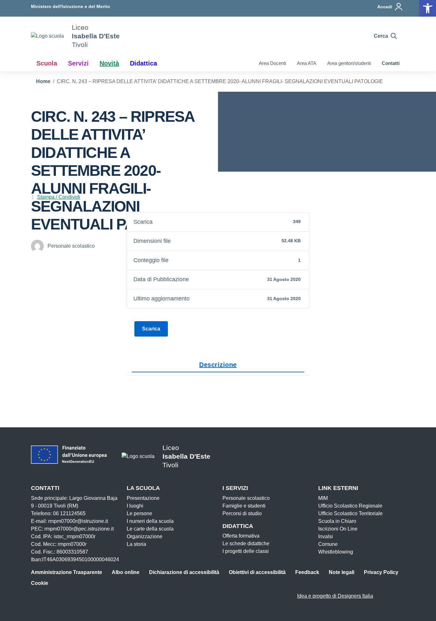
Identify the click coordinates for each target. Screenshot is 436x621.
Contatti (391, 63)
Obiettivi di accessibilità (257, 572)
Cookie (39, 583)
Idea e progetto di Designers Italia (335, 596)
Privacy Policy (381, 572)
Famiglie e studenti (244, 505)
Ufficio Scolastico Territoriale (350, 513)
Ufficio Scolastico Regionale (350, 505)
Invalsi (325, 536)
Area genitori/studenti (349, 63)
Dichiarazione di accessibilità (184, 572)
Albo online (125, 572)
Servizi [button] (78, 63)
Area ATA (306, 63)
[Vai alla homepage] (47, 36)
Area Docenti (272, 63)
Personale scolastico (246, 498)
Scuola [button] (46, 63)
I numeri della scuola (150, 521)
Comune (328, 544)
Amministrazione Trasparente (66, 572)
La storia (136, 544)
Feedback (307, 572)
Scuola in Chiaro (337, 521)
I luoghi (135, 505)
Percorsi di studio (242, 513)
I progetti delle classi (245, 551)
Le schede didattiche (245, 543)
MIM (323, 498)
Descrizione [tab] (218, 364)
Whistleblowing (335, 552)
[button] (427, 8)
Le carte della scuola (150, 529)
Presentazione (143, 498)
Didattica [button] (143, 63)
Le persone (139, 513)
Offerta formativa (240, 536)
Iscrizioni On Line (337, 529)
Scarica (151, 328)
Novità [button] (109, 63)
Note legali (341, 572)
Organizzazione (144, 536)
